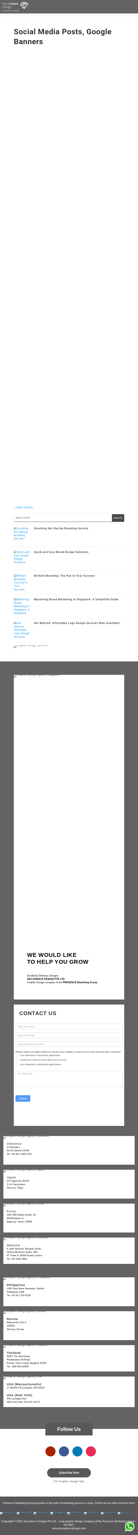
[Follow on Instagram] (91, 1451)
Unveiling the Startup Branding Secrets (47, 134)
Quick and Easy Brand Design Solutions (47, 176)
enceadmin (25, 139)
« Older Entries (23, 507)
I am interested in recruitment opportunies (39, 1055)
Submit (23, 1098)
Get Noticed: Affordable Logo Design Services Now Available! (64, 290)
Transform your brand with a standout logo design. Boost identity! (67, 487)
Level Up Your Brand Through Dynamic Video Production (60, 398)
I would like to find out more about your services (42, 1060)
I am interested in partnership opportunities (40, 1064)
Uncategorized (52, 139)
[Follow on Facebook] (64, 1451)
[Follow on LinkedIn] (77, 1451)
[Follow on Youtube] (50, 1451)
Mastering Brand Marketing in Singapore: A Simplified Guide (63, 261)
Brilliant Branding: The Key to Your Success (50, 219)
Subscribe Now (69, 1472)
